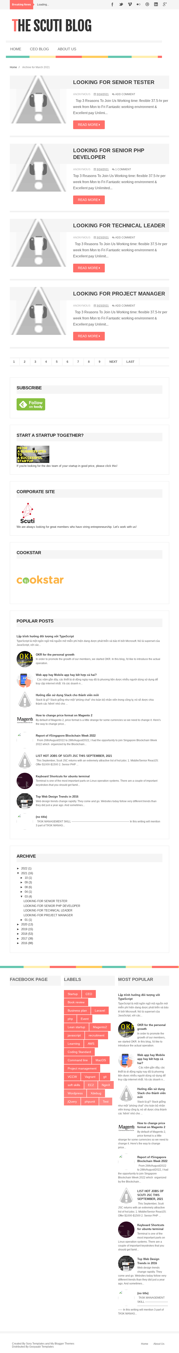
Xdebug (96, 1093)
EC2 (91, 1085)
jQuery (72, 1101)
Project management (82, 1068)
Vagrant (90, 1076)
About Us (158, 1343)
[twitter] (121, 4)
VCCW (72, 1076)
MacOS (101, 1060)
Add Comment (125, 94)
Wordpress (75, 1093)
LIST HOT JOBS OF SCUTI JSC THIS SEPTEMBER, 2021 (74, 755)
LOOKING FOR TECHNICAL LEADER (119, 225)
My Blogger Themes (62, 1343)
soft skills (74, 1085)
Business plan (77, 1010)
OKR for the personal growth (55, 654)
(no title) (41, 816)
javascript (74, 1035)
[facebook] (112, 4)
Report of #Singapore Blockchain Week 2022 (66, 735)
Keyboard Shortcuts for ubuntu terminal (63, 776)
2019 (24, 929)
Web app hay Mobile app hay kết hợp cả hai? (66, 674)
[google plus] (164, 4)
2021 (24, 873)
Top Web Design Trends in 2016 (57, 796)
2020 (24, 924)
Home (13, 67)
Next (113, 361)
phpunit (90, 1101)
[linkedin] (156, 4)
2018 (24, 933)
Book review (76, 1002)
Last (130, 361)
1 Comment (123, 169)
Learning (74, 1043)
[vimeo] (130, 4)
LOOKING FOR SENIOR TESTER (113, 82)
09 (27, 882)
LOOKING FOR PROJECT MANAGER (119, 294)
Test (105, 1101)
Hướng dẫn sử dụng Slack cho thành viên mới (67, 695)
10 (27, 877)
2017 (24, 938)
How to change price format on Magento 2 (64, 715)
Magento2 (100, 1027)
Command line (78, 1060)
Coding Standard (79, 1052)
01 (27, 919)
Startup (73, 994)
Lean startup (76, 1027)
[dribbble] (147, 4)
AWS (91, 1043)
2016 (24, 943)
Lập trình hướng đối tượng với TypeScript (45, 636)
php (70, 1019)
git (105, 1076)
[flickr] (138, 4)
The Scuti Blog (52, 26)
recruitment (96, 1035)
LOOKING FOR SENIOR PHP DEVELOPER (52, 906)
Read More (88, 125)
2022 (24, 868)
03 (27, 896)
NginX (106, 1085)
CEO (89, 994)
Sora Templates (35, 1343)
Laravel (100, 1010)
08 (27, 887)
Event (85, 1019)
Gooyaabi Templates (41, 1346)
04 (27, 891)
